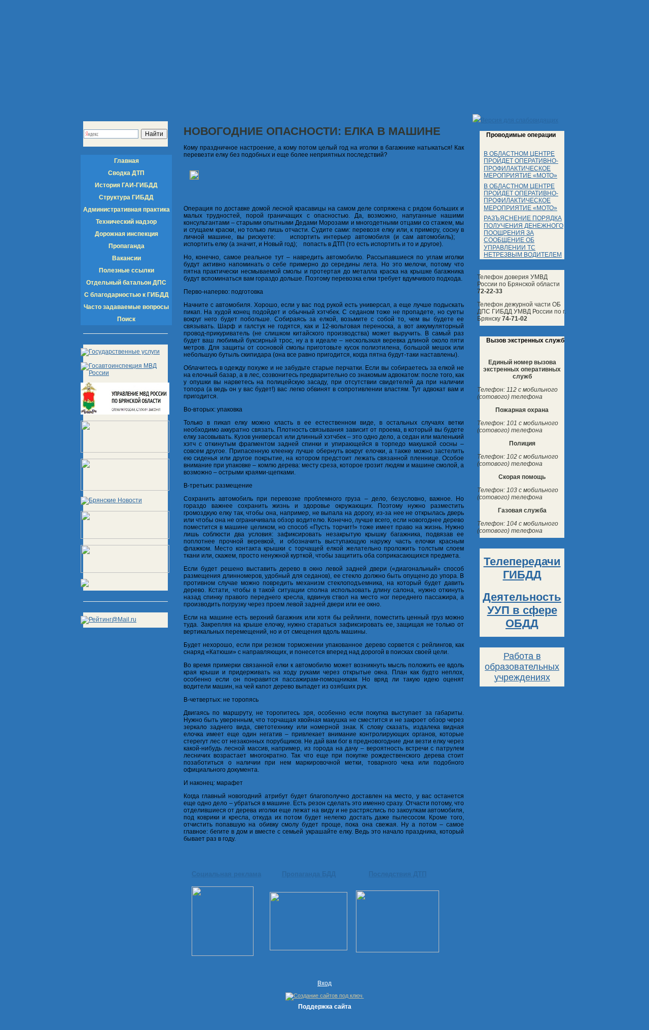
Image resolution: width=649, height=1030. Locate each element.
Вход (324, 983)
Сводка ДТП (126, 173)
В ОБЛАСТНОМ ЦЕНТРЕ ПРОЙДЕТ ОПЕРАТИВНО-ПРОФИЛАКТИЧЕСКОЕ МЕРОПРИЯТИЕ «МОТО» (521, 164)
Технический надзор (126, 221)
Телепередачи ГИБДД (522, 568)
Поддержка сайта (324, 1006)
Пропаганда (127, 246)
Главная (126, 160)
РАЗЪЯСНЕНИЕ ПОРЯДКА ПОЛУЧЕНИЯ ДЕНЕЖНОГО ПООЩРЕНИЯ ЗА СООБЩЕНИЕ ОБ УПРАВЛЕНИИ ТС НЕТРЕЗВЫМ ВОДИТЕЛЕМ (523, 236)
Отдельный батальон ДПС (126, 282)
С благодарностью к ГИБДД (126, 294)
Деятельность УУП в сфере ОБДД (522, 610)
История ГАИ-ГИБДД (126, 185)
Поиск (126, 319)
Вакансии (126, 258)
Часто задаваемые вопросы (126, 307)
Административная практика (126, 209)
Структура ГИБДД (126, 197)
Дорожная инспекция (126, 233)
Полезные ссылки (126, 270)
